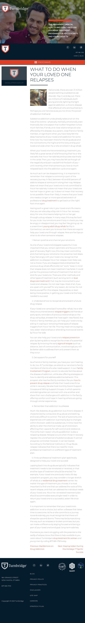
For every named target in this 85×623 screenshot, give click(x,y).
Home (76, 56)
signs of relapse (65, 344)
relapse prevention (71, 338)
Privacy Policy (37, 579)
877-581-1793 (80, 52)
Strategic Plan (37, 606)
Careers (34, 601)
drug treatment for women (65, 538)
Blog (82, 56)
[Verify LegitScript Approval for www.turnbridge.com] (80, 568)
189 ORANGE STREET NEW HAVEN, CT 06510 (11, 579)
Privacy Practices (38, 585)
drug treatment (49, 201)
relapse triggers (62, 312)
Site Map (34, 595)
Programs (44, 62)
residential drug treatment (54, 481)
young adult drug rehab (54, 226)
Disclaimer (35, 590)
